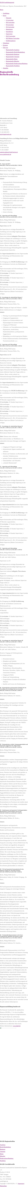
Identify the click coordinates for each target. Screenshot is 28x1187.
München (2, 1156)
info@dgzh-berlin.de (5, 134)
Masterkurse (9, 29)
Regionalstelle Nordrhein (13, 66)
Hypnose (5, 45)
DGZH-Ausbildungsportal (7, 2)
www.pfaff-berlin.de (5, 154)
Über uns (5, 47)
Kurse (4, 15)
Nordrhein (3, 1160)
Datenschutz (3, 1186)
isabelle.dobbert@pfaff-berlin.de (9, 152)
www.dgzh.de (16, 1026)
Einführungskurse (11, 40)
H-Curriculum (10, 25)
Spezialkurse (9, 31)
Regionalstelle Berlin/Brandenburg (15, 52)
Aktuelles (5, 68)
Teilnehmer (6, 43)
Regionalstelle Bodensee (12, 54)
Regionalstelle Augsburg (12, 50)
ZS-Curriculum (10, 27)
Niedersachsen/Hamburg (6, 1158)
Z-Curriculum (9, 20)
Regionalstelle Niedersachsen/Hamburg (16, 63)
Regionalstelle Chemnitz (12, 56)
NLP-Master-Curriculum (12, 38)
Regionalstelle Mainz (11, 59)
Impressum (21, 1183)
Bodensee (2, 1149)
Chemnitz (2, 1151)
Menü (1, 9)
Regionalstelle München (12, 61)
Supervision (9, 34)
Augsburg (2, 1145)
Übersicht (8, 18)
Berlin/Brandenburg (5, 1147)
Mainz (1, 1154)
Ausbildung (6, 13)
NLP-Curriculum (10, 36)
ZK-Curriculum (10, 22)
